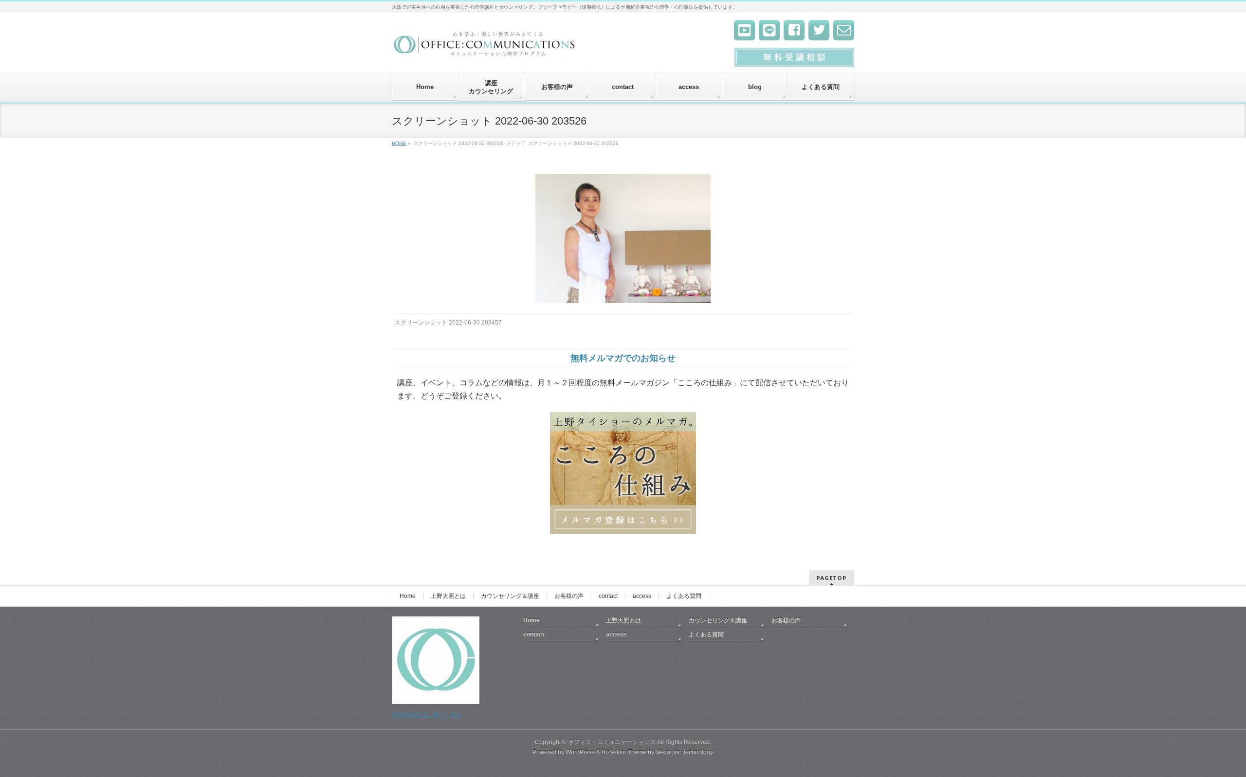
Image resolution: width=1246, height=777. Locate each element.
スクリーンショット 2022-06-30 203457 (448, 322)
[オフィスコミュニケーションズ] (485, 47)
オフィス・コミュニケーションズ (612, 742)
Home (408, 596)
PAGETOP (831, 578)
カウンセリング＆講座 (510, 596)
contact (608, 596)
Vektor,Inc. (669, 752)
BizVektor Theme (624, 752)
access (642, 596)
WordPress (580, 752)
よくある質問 (683, 596)
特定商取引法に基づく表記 (427, 714)
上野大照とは (448, 596)
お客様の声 (569, 596)
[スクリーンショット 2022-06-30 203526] (623, 238)
